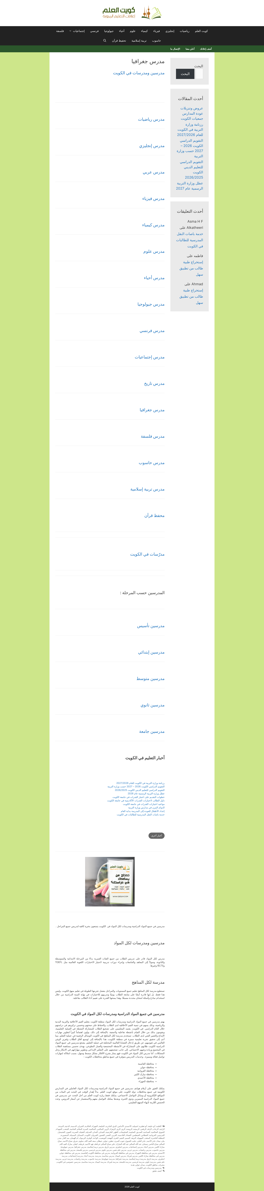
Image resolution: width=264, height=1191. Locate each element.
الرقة (149, 1129)
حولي (105, 1141)
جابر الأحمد (151, 1141)
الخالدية (88, 1126)
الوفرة (89, 1138)
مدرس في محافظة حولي (70, 1153)
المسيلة (73, 1135)
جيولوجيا (109, 31)
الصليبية (132, 1132)
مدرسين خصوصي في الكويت (69, 1162)
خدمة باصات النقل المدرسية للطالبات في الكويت (141, 814)
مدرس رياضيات (151, 119)
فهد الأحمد (89, 1144)
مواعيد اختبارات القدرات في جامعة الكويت (144, 804)
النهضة (110, 1138)
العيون (68, 1132)
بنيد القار (66, 1138)
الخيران (81, 1126)
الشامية (73, 1129)
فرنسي (94, 31)
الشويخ (162, 1132)
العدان (95, 1132)
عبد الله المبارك (122, 1144)
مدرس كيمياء (153, 224)
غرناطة (97, 1144)
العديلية (89, 1132)
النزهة (133, 1138)
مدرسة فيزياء (112, 1162)
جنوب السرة (120, 1141)
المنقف (147, 1138)
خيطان (99, 1141)
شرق (75, 1141)
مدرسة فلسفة (125, 1162)
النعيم (122, 1138)
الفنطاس (144, 1135)
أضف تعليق (157, 1171)
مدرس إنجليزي (152, 145)
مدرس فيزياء (153, 198)
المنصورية (65, 1135)
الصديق (139, 1132)
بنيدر (59, 1138)
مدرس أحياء (154, 277)
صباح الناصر (153, 1144)
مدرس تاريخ (154, 383)
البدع (115, 1126)
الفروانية (152, 1135)
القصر (108, 1135)
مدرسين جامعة (152, 731)
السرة (85, 1129)
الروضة (129, 1129)
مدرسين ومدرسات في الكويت (139, 72)
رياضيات (184, 31)
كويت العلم (201, 31)
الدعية (67, 1126)
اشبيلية (135, 1126)
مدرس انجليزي (122, 1147)
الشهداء (59, 1129)
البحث (198, 66)
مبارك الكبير (160, 1147)
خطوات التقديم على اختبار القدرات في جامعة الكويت (138, 797)
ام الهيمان (74, 1138)
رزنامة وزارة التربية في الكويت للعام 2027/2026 (140, 783)
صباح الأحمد (67, 1141)
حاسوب (156, 40)
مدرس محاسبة (108, 1156)
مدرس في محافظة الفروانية (122, 1153)
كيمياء (144, 31)
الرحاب (156, 1129)
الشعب (66, 1129)
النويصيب (102, 1138)
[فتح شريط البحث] (104, 40)
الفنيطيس (136, 1135)
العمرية (75, 1132)
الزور (107, 1129)
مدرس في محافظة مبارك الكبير (152, 1156)
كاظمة (159, 1126)
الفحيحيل (61, 1132)
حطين (111, 1141)
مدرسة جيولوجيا (108, 1159)
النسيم (127, 1138)
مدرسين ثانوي (153, 704)
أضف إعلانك (206, 48)
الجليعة (102, 1126)
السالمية (92, 1129)
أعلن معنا (190, 48)
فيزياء (156, 31)
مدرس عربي (154, 172)
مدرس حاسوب (152, 462)
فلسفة (60, 31)
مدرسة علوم (151, 1162)
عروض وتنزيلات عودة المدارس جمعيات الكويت (191, 113)
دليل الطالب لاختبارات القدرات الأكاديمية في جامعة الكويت (136, 800)
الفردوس (161, 1135)
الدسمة (74, 1126)
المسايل (80, 1135)
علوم (133, 31)
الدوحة (61, 1126)
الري (123, 1129)
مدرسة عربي (67, 1159)
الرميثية (136, 1129)
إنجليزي (169, 31)
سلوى (81, 1141)
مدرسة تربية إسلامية (137, 1159)
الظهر (116, 1132)
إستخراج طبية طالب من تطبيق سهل (191, 268)
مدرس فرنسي (152, 330)
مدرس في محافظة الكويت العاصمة (95, 1153)
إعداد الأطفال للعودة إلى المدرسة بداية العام (143, 811)
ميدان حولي (140, 1165)
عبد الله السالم (135, 1144)
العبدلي (102, 1132)
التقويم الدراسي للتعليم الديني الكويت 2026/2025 (140, 790)
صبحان (145, 1144)
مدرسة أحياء (89, 1156)
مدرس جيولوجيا (151, 304)
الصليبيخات (123, 1132)
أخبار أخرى (156, 835)
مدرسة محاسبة (88, 1162)
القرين (114, 1135)
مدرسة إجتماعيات (76, 1156)
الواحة (95, 1138)
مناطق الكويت (152, 1165)
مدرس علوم (154, 251)
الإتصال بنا (175, 48)
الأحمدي (128, 1126)
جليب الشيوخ (131, 1141)
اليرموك (82, 1138)
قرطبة (81, 1144)
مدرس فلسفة (153, 436)
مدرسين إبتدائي (151, 652)
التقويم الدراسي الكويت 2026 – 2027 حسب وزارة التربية (136, 786)
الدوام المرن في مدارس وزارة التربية (146, 807)
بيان (163, 1141)
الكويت (87, 1135)
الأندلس (121, 1126)
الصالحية (154, 1132)
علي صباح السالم (108, 1144)
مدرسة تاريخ (152, 1159)
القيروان (94, 1135)
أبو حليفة (151, 1126)
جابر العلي (141, 1141)
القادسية (121, 1135)
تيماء (158, 1141)
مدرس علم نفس (119, 1150)
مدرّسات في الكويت (147, 554)
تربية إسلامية (139, 40)
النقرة (116, 1138)
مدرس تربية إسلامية (147, 489)
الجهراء (95, 1126)
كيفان (75, 1144)
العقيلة (82, 1132)
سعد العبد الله (90, 1141)
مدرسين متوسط (150, 678)
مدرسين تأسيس (151, 625)
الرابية (162, 1129)
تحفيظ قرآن (119, 40)
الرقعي (143, 1129)
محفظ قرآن (154, 515)
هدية (132, 1165)
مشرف (162, 1165)
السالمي (100, 1129)
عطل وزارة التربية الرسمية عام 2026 (146, 793)
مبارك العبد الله (66, 1144)
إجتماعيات (79, 31)
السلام (79, 1129)
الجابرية (109, 1126)
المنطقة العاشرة (158, 1138)
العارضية (109, 1132)
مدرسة (98, 1156)
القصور (102, 1135)
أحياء (121, 31)
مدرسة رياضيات (80, 1159)
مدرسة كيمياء (100, 1162)
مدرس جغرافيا (152, 409)
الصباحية (146, 1132)
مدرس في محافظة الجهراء (146, 1153)
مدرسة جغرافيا (122, 1159)
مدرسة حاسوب (94, 1159)
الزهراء (113, 1129)
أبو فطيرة (143, 1126)
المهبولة (140, 1138)
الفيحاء (128, 1135)
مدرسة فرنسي (138, 1162)
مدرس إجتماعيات (150, 356)
